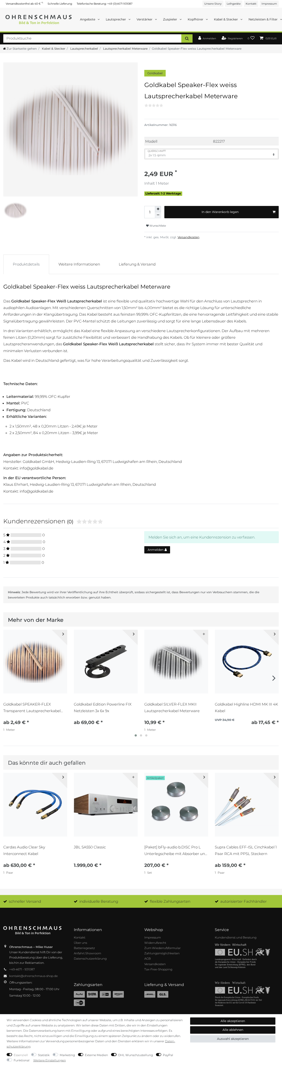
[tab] (26, 264)
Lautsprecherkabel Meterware (125, 48)
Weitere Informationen (79, 264)
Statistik (44, 1055)
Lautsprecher (116, 19)
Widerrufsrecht (155, 942)
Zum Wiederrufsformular (162, 948)
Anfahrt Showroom (87, 953)
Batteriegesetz (84, 948)
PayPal (168, 1055)
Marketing (67, 1055)
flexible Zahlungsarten (170, 901)
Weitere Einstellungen (49, 1060)
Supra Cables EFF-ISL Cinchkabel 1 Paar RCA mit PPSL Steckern (246, 850)
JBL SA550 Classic (90, 847)
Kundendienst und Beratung (235, 937)
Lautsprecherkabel (83, 48)
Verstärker (145, 19)
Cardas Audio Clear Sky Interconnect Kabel (24, 850)
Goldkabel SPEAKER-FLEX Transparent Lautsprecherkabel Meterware (32, 707)
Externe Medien (96, 1055)
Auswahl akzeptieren (233, 1039)
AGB (147, 958)
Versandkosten (188, 237)
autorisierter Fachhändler (243, 901)
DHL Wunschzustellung (135, 1055)
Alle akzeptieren (233, 1021)
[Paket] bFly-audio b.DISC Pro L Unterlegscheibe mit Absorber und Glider (175, 850)
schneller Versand (25, 901)
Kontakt (251, 3)
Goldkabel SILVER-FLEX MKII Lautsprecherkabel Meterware (172, 707)
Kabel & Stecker (226, 19)
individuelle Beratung (98, 901)
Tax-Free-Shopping (158, 969)
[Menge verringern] (158, 215)
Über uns (80, 942)
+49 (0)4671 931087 (119, 3)
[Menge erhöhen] (158, 209)
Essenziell (21, 1055)
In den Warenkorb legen (220, 212)
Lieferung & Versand (137, 264)
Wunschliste (157, 225)
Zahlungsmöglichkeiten (162, 953)
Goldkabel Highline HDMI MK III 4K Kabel (246, 707)
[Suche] (187, 38)
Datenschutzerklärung (90, 958)
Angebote (88, 19)
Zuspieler (170, 19)
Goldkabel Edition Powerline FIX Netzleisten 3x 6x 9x (103, 707)
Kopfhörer (196, 19)
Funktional (22, 1060)
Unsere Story (213, 3)
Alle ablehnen (233, 1030)
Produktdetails (26, 264)
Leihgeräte (234, 3)
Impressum (269, 3)
